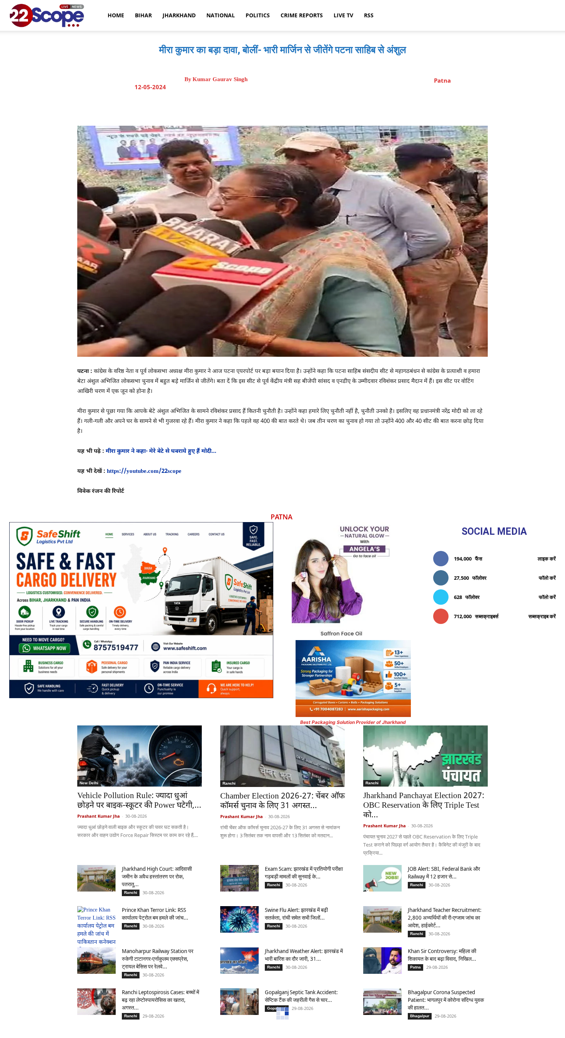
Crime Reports (302, 15)
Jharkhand (179, 15)
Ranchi (229, 783)
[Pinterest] (307, 106)
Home (116, 15)
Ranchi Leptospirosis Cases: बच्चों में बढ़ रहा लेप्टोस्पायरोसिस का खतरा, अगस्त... (160, 999)
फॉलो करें (547, 577)
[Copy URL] (343, 106)
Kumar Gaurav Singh (220, 79)
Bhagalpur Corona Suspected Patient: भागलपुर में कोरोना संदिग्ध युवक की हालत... (446, 999)
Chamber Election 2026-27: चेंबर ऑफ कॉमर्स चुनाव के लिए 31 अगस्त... (282, 801)
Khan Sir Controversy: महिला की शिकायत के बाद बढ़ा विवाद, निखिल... (442, 954)
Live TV (343, 15)
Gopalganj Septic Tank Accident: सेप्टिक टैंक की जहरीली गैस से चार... (301, 995)
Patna (442, 80)
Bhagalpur (419, 1016)
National (220, 15)
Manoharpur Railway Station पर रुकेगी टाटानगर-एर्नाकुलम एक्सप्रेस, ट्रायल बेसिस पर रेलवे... (157, 958)
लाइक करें (547, 558)
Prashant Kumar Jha (98, 816)
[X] (289, 106)
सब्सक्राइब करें (542, 616)
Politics (258, 15)
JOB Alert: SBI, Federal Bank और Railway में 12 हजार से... (444, 872)
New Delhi (89, 783)
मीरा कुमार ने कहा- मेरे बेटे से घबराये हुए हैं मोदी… (161, 451)
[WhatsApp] (325, 106)
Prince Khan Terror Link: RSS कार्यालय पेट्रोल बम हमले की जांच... (155, 913)
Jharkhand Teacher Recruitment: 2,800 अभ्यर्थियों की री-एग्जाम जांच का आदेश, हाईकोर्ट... (445, 917)
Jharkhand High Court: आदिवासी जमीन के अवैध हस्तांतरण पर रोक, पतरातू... (157, 876)
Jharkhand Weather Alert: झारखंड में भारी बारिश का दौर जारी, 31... (304, 954)
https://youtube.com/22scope (144, 471)
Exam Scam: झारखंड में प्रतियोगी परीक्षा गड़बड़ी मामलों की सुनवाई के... (304, 872)
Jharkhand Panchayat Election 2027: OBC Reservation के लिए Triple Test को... (423, 806)
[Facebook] (272, 106)
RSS (369, 15)
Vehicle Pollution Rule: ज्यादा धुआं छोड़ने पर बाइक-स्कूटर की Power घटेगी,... (139, 801)
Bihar (143, 15)
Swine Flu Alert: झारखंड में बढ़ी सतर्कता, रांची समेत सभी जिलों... (296, 913)
